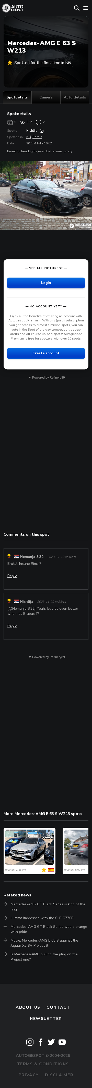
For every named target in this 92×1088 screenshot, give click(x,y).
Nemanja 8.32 (31, 556)
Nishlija (31, 131)
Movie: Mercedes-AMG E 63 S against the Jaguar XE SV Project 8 (44, 943)
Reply (12, 575)
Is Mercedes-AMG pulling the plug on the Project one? (44, 957)
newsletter (46, 1018)
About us (28, 1007)
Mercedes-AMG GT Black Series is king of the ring (48, 907)
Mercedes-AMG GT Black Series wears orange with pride (49, 929)
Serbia (37, 137)
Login (46, 282)
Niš (28, 137)
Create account (46, 353)
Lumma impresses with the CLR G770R (42, 918)
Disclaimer (59, 1075)
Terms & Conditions (43, 1064)
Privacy (29, 1075)
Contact (58, 1007)
